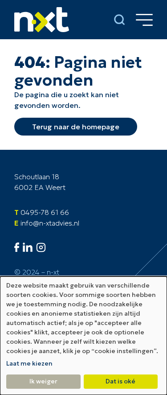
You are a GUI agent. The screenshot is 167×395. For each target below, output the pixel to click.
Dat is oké (120, 381)
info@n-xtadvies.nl (49, 222)
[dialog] (83, 335)
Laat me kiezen (29, 363)
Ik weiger (43, 381)
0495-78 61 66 (44, 212)
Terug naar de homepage (75, 126)
